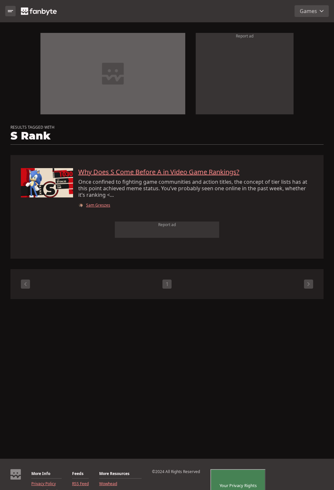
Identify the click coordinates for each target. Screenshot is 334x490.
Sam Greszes (98, 205)
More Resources (114, 473)
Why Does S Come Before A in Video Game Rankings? (158, 172)
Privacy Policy (43, 483)
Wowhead (108, 483)
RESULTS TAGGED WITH (32, 127)
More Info (40, 473)
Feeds (78, 473)
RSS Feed (80, 483)
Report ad (244, 36)
